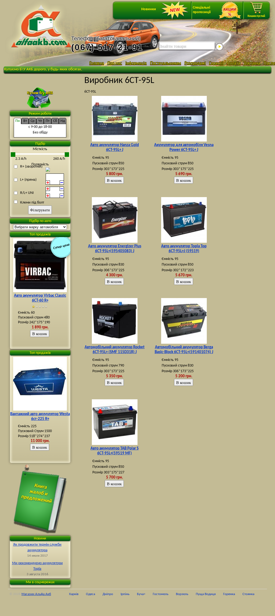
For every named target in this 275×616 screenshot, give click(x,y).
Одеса (90, 598)
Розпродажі (195, 63)
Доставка (252, 63)
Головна (96, 63)
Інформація (136, 63)
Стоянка (248, 598)
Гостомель (160, 598)
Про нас (114, 63)
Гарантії (216, 63)
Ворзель (182, 598)
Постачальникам (165, 63)
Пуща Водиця (206, 598)
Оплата (233, 63)
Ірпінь (125, 598)
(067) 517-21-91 (107, 47)
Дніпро (108, 598)
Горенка (229, 598)
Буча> (141, 598)
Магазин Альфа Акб (36, 598)
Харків (73, 598)
